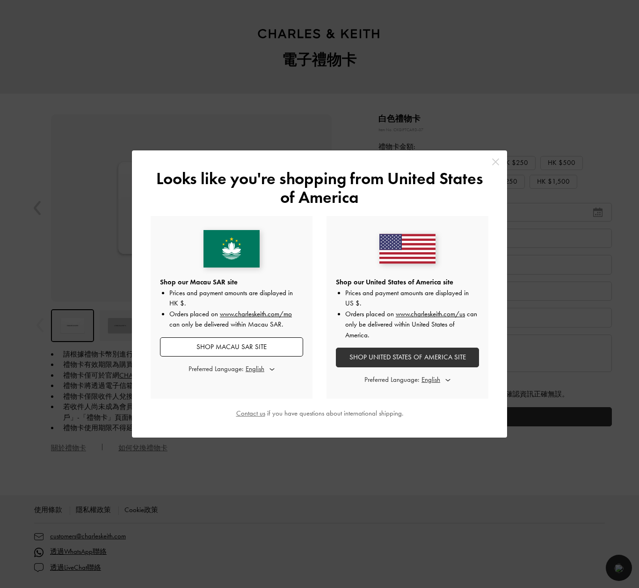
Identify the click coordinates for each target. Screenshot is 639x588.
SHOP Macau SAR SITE (231, 346)
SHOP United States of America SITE (407, 357)
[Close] (495, 162)
